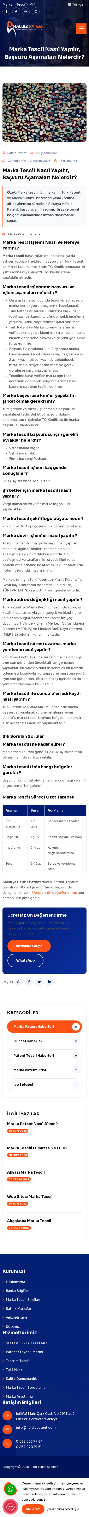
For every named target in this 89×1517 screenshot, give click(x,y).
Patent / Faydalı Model (24, 1352)
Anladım (33, 1509)
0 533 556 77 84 (29, 1441)
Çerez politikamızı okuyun (63, 1509)
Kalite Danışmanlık (21, 1378)
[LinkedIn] (50, 982)
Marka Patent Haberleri (24, 234)
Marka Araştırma (19, 1396)
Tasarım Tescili (18, 1361)
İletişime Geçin (29, 946)
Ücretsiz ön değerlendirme (54, 893)
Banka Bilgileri (18, 1291)
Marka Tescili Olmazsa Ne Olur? (37, 1148)
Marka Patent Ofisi (29, 1070)
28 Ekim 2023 (17, 1155)
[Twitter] (39, 982)
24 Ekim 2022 (17, 1130)
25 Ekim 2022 (17, 1203)
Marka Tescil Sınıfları (23, 1299)
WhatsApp (25, 960)
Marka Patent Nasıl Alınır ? (32, 1124)
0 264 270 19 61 (29, 1447)
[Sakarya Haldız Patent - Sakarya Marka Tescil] (23, 28)
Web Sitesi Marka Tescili (30, 1196)
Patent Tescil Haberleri (33, 1055)
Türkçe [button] (77, 4)
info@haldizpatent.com (36, 1427)
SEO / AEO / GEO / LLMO (26, 1343)
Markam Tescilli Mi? (18, 4)
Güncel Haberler (27, 1041)
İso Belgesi (23, 1084)
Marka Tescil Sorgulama (25, 1387)
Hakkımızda (15, 1282)
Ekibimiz (13, 1326)
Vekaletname (16, 1317)
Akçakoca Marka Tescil (29, 1221)
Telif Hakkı (14, 1370)
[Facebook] (29, 982)
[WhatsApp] (19, 982)
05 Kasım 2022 (18, 1179)
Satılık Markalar (18, 1308)
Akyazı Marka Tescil (26, 1172)
